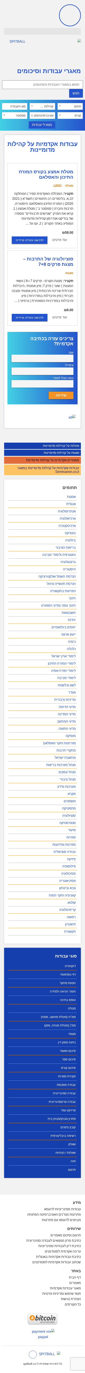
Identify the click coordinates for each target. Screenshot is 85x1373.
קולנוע (71, 902)
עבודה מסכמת (66, 1084)
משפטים (70, 801)
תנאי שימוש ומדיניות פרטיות (61, 1293)
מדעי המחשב (66, 721)
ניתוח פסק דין (67, 1042)
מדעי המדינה (67, 714)
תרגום (72, 1169)
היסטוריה (69, 569)
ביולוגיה (70, 540)
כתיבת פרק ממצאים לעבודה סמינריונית (53, 1240)
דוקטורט (70, 966)
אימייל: (69, 365)
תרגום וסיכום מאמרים (66, 1235)
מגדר (72, 692)
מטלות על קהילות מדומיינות (61, 445)
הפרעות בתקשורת (63, 591)
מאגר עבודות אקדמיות (65, 1288)
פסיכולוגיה (68, 873)
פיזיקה (71, 859)
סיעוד (72, 830)
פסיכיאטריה (67, 881)
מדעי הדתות (67, 707)
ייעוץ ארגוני (68, 634)
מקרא (72, 794)
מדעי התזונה (67, 728)
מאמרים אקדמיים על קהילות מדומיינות (52, 460)
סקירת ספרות (67, 1076)
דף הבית (75, 1277)
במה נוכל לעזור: (63, 378)
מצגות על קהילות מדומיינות (61, 452)
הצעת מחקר (68, 983)
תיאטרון (70, 924)
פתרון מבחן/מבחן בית (62, 1118)
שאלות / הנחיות (65, 1152)
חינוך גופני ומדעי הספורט (58, 605)
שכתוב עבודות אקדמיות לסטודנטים (56, 1262)
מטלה (72, 1008)
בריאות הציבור (65, 547)
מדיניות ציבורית (65, 699)
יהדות (72, 620)
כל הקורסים (73, 1304)
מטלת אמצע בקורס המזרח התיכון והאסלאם (46, 174)
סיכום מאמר (68, 1051)
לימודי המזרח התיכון (62, 663)
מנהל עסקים (67, 772)
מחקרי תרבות (66, 750)
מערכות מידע (66, 786)
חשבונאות (69, 612)
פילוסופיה (69, 866)
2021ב (57, 185)
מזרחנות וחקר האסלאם (59, 743)
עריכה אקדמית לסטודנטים (63, 1251)
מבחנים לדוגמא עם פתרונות (61, 1220)
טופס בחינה (68, 1000)
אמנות (71, 497)
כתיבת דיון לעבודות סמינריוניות (59, 1246)
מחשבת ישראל (65, 757)
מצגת (72, 1034)
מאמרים (75, 1283)
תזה (73, 1161)
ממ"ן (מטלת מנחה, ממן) (60, 1025)
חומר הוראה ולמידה (63, 991)
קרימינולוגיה (67, 910)
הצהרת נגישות (71, 1299)
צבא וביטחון (67, 888)
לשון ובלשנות (67, 685)
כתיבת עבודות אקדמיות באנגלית (58, 1257)
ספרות (71, 837)
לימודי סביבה (66, 678)
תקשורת (70, 931)
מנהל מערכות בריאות (61, 765)
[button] (42, 31)
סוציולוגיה (69, 815)
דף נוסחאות (68, 974)
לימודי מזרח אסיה (63, 670)
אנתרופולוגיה (67, 511)
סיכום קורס (68, 1067)
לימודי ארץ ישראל (63, 656)
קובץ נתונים (68, 1127)
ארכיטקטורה (67, 526)
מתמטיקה (69, 808)
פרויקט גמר (68, 1110)
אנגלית (71, 504)
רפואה (71, 917)
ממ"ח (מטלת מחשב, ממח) (58, 1017)
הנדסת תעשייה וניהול (61, 583)
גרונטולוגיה (68, 562)
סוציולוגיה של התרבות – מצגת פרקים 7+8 (48, 261)
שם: (70, 352)
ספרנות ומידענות (64, 844)
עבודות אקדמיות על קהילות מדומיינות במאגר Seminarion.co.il (48, 469)
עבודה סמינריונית (64, 1093)
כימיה (72, 641)
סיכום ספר (69, 1059)
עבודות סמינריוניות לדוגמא (62, 1209)
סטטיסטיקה (67, 823)
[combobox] (70, 106)
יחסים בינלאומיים (64, 627)
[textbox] (70, 106)
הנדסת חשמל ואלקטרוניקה (57, 576)
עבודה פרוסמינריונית (62, 1101)
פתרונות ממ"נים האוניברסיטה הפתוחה (54, 1214)
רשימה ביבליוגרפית (63, 1135)
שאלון (72, 1144)
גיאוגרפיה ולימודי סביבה (59, 554)
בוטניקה (70, 533)
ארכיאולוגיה (68, 518)
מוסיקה (71, 736)
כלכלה (71, 649)
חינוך (72, 598)
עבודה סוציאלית (65, 852)
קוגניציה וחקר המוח (62, 895)
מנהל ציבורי (67, 779)
